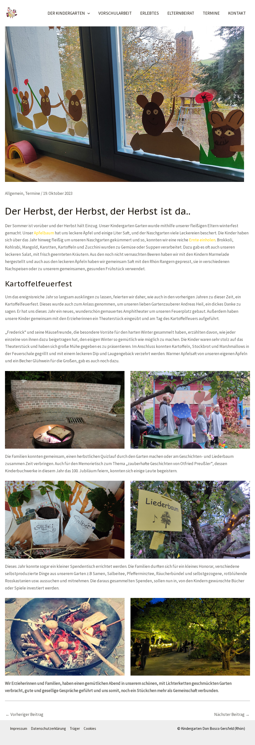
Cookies (90, 728)
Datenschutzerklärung (48, 728)
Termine (211, 13)
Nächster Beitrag (232, 714)
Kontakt (237, 13)
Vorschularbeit (115, 13)
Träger (75, 728)
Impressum (18, 728)
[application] (87, 13)
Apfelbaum (44, 233)
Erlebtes (149, 13)
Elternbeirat (180, 13)
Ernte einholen (202, 240)
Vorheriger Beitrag (24, 714)
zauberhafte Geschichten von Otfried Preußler (169, 463)
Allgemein (14, 193)
